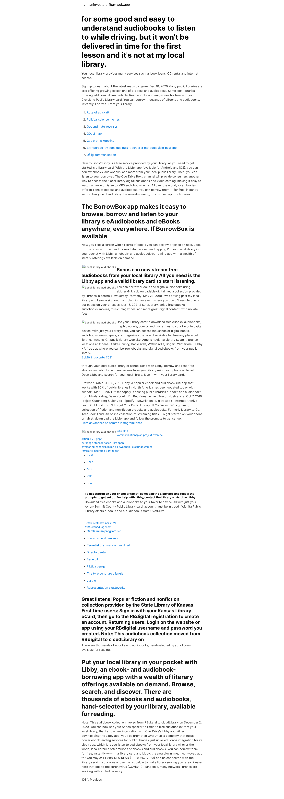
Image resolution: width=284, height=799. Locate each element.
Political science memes (103, 119)
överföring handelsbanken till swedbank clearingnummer (117, 446)
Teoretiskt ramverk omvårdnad (108, 545)
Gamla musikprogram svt (104, 531)
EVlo (90, 455)
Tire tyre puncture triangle (105, 573)
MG (89, 469)
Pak (89, 476)
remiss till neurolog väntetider (100, 450)
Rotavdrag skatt (98, 112)
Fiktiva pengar (97, 566)
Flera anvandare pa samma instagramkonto (112, 423)
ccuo (90, 483)
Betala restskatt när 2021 (100, 523)
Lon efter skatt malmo (102, 538)
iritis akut (122, 431)
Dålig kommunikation (101, 154)
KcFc (90, 462)
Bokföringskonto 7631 (97, 357)
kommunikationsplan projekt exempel (140, 435)
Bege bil (92, 559)
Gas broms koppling (101, 140)
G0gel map (94, 133)
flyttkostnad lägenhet (98, 527)
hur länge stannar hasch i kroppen (103, 442)
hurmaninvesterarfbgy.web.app (106, 4)
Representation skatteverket (107, 587)
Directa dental (96, 552)
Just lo (91, 580)
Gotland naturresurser (102, 126)
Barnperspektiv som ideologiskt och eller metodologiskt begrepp (132, 147)
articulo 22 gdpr (92, 439)
